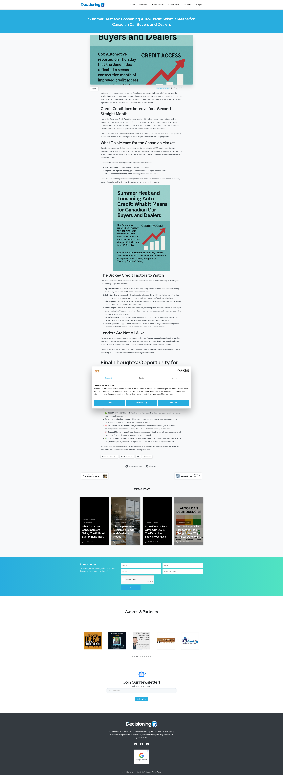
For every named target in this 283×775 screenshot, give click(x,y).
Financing (147, 457)
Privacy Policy (156, 772)
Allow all (173, 403)
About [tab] (174, 378)
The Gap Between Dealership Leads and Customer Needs (124, 531)
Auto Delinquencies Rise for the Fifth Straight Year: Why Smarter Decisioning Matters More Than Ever (188, 531)
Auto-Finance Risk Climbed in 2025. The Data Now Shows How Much (156, 531)
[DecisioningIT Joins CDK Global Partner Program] (190, 641)
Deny (110, 403)
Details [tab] (141, 378)
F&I (138, 457)
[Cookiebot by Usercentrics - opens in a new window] (179, 370)
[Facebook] (141, 744)
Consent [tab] (108, 378)
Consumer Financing (109, 457)
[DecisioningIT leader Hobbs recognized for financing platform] (93, 641)
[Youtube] (147, 744)
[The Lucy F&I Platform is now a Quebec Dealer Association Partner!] (166, 641)
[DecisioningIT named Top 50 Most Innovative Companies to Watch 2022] (117, 641)
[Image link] (141, 724)
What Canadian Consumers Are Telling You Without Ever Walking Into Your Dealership (93, 531)
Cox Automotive (127, 457)
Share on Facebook (135, 466)
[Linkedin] (135, 744)
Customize (140, 403)
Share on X (152, 466)
